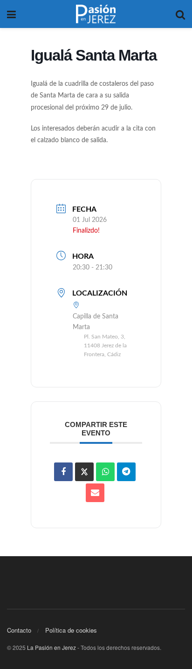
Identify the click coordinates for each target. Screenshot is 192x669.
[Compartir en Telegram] (126, 471)
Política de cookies (71, 630)
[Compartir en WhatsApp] (105, 471)
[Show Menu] (11, 14)
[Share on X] (84, 471)
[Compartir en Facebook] (63, 471)
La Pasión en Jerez (51, 647)
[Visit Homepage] (96, 14)
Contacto (19, 630)
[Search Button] (180, 14)
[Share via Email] (95, 492)
